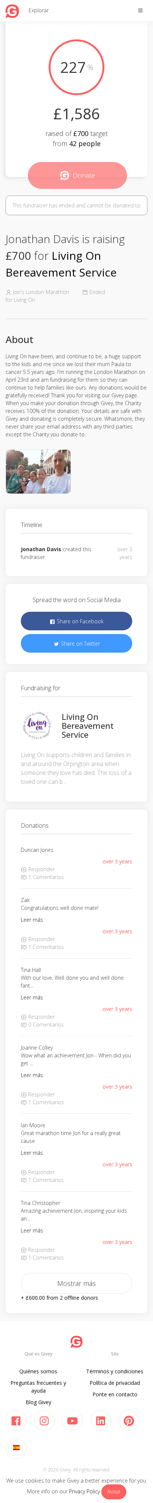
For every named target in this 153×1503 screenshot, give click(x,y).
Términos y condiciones (114, 1371)
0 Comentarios (45, 1024)
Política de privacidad (114, 1382)
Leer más (32, 919)
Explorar (39, 10)
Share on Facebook (79, 621)
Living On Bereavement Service (88, 725)
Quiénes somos (38, 1371)
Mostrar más (76, 1283)
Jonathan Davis (41, 549)
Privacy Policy (84, 1491)
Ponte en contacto (114, 1394)
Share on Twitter (79, 643)
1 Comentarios (45, 876)
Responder (41, 869)
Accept (113, 1492)
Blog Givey (38, 1402)
